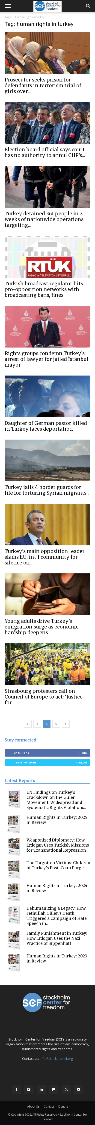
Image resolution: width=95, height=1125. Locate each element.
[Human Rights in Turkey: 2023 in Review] (14, 963)
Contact (49, 1106)
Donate (63, 1106)
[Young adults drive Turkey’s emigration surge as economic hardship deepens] (47, 594)
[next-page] (66, 724)
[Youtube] (78, 1089)
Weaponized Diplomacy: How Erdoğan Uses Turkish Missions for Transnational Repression (58, 845)
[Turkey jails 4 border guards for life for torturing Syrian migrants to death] (47, 460)
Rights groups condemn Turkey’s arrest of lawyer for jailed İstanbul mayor (46, 359)
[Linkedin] (41, 1089)
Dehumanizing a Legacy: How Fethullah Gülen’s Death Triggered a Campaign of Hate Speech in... (57, 916)
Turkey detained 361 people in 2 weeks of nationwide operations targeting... (44, 219)
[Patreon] (53, 1089)
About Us (33, 1106)
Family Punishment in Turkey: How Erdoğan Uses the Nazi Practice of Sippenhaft (57, 938)
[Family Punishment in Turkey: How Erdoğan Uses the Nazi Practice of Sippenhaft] (14, 940)
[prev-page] (28, 724)
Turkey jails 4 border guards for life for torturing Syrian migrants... (47, 490)
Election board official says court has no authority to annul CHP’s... (45, 152)
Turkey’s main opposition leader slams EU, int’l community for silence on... (45, 557)
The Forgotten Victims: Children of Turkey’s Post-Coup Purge (58, 865)
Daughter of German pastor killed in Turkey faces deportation (46, 426)
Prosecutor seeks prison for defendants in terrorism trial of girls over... (43, 85)
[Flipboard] (28, 1089)
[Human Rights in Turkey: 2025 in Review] (14, 824)
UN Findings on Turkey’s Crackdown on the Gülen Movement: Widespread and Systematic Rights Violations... (56, 800)
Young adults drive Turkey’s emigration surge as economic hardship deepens (41, 627)
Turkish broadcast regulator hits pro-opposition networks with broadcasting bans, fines (44, 289)
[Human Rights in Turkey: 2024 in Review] (14, 892)
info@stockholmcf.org (56, 1058)
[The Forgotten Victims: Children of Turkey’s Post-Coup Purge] (14, 869)
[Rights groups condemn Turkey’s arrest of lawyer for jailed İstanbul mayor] (47, 327)
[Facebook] (16, 1089)
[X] (66, 1089)
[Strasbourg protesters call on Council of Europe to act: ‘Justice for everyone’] (47, 664)
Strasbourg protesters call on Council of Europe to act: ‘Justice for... (44, 697)
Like (84, 753)
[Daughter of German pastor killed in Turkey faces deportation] (47, 396)
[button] (7, 6)
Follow (81, 762)
